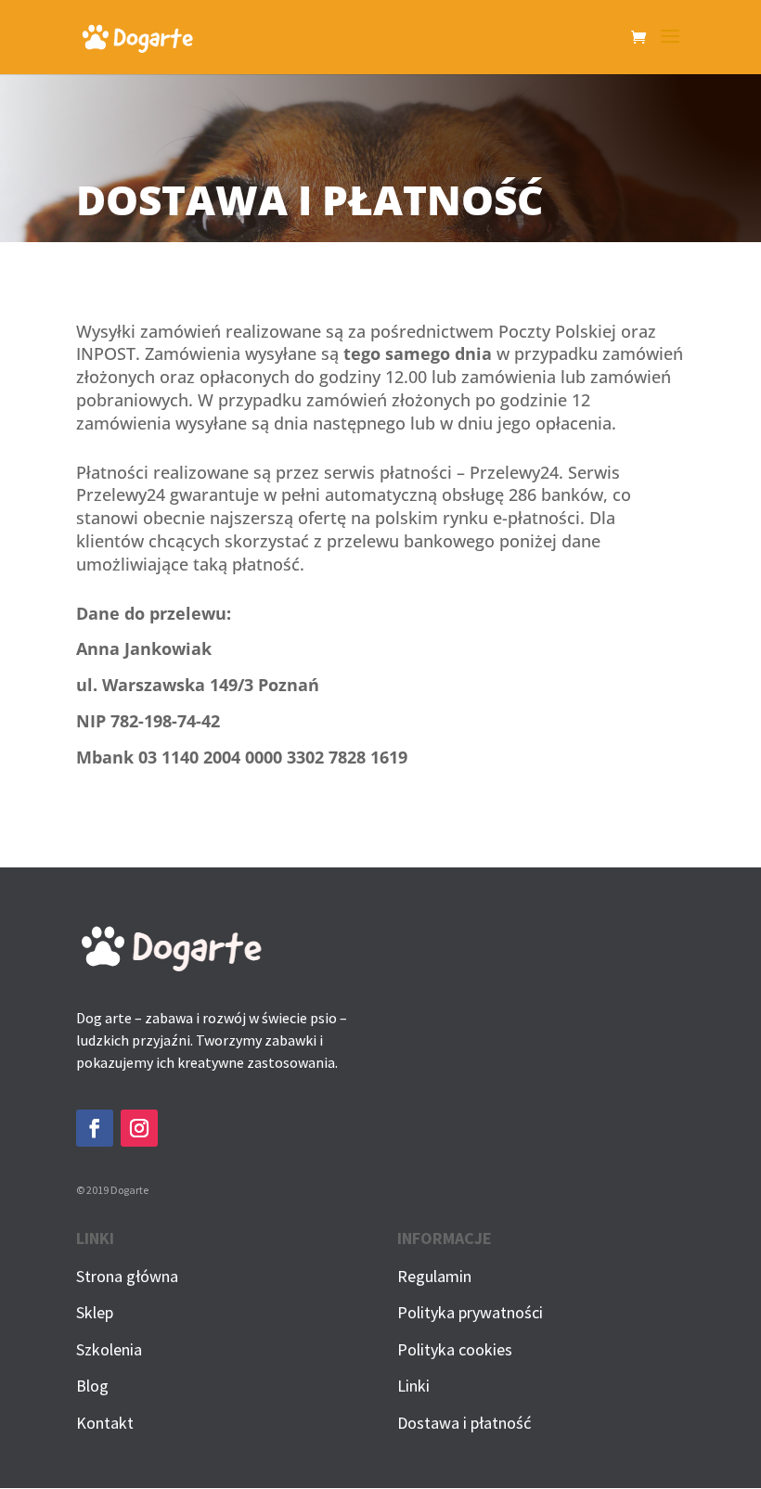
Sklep (94, 1312)
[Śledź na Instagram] (139, 1128)
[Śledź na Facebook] (94, 1128)
